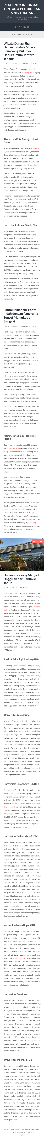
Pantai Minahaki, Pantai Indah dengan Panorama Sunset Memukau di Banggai (21, 315)
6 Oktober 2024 (10, 63)
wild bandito (20, 958)
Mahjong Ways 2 (29, 72)
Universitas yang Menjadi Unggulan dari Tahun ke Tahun (22, 579)
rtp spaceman (23, 335)
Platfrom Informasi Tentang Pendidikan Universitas (22, 9)
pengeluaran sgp (29, 231)
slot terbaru (14, 448)
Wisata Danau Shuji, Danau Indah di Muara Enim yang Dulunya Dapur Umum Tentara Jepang (19, 51)
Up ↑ (23, 1135)
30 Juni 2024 (9, 587)
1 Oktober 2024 (10, 326)
